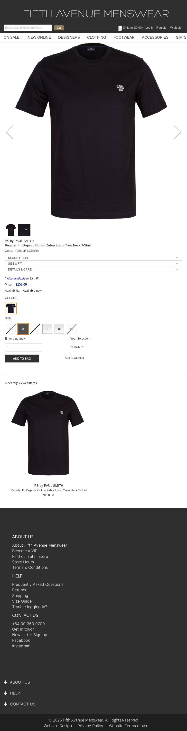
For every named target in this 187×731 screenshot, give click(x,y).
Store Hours (23, 562)
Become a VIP (24, 550)
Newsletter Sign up (29, 634)
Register (162, 27)
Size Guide (22, 601)
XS (11, 329)
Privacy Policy (90, 725)
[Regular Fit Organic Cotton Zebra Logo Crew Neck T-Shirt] (93, 131)
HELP (15, 693)
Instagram (21, 645)
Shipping (20, 595)
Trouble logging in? (29, 606)
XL (59, 329)
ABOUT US (20, 682)
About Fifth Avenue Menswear (39, 545)
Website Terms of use (128, 725)
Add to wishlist (74, 358)
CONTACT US (22, 704)
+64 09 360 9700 (28, 623)
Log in (149, 27)
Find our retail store (30, 556)
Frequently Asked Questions (37, 584)
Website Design (58, 725)
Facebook (21, 640)
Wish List (176, 27)
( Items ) (133, 27)
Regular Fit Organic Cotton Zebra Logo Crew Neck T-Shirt (49, 490)
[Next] (177, 132)
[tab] (93, 258)
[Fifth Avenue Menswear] (96, 12)
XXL (71, 329)
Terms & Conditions (30, 567)
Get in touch (23, 629)
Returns (19, 589)
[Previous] (9, 132)
